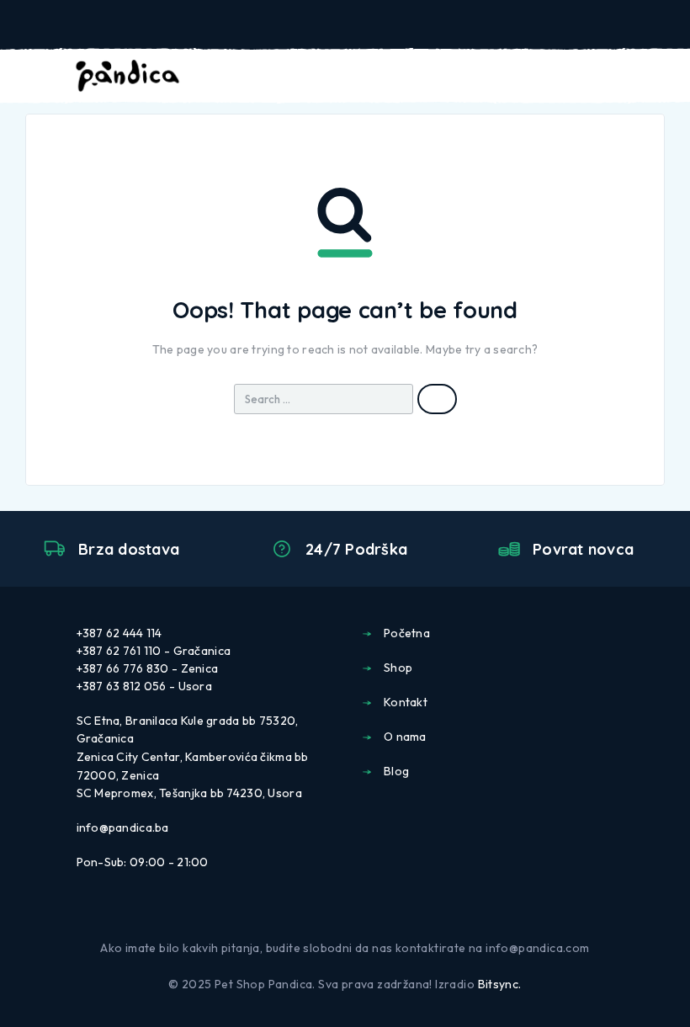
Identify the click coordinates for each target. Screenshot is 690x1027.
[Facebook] (331, 912)
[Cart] (665, 76)
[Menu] (36, 76)
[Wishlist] (638, 77)
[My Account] (611, 77)
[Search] (584, 78)
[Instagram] (358, 912)
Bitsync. (500, 984)
